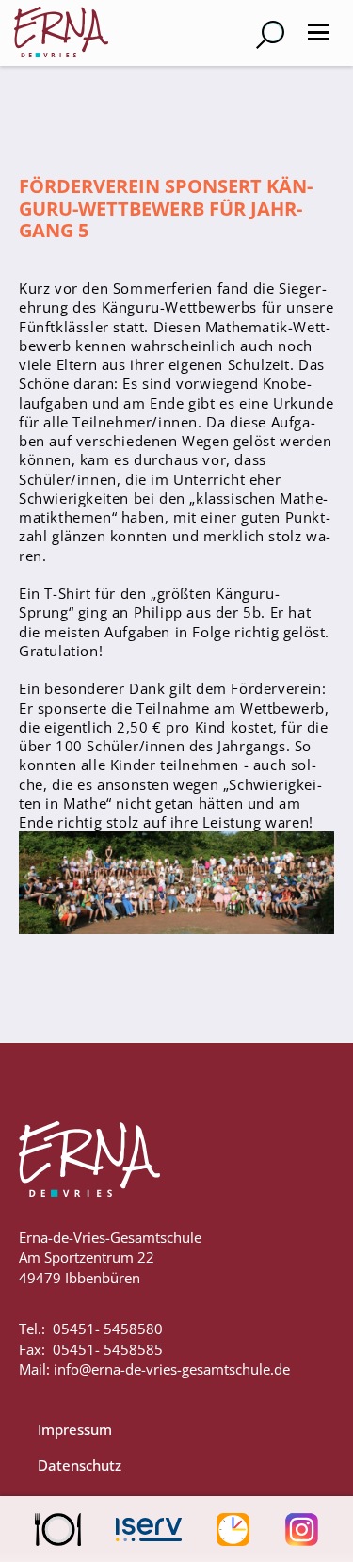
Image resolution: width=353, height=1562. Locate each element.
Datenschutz (79, 1465)
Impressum (75, 1429)
